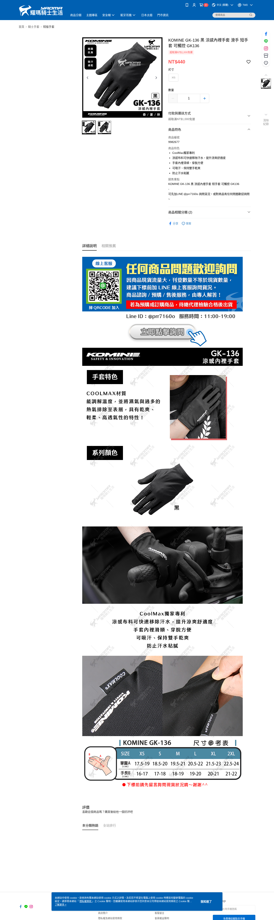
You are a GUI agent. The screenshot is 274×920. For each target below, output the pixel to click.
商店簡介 (103, 913)
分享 (175, 223)
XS (173, 77)
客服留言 (159, 913)
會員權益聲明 (162, 918)
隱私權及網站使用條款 (110, 918)
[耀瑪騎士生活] (41, 10)
